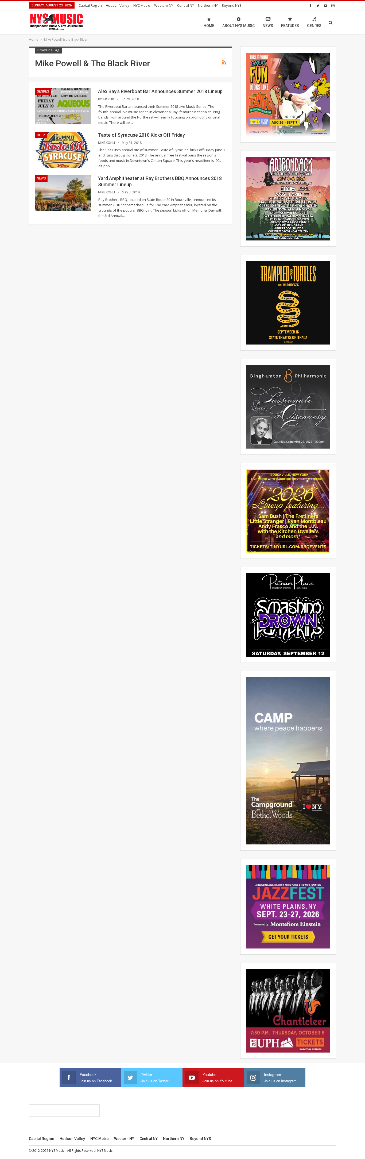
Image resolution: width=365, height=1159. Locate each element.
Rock (41, 135)
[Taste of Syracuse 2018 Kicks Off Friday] (63, 150)
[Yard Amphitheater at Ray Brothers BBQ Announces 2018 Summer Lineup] (63, 193)
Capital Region (90, 5)
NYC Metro (141, 5)
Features (290, 26)
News (268, 26)
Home (209, 26)
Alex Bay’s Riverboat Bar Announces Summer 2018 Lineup (160, 91)
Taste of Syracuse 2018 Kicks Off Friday (141, 135)
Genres (314, 26)
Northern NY (208, 5)
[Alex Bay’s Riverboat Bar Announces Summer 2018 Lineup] (63, 106)
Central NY (185, 5)
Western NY (163, 5)
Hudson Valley (117, 5)
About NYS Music (238, 26)
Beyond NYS (232, 5)
